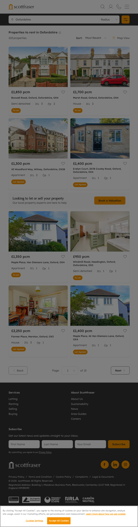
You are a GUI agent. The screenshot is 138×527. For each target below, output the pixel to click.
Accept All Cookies (58, 520)
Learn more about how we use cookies (106, 514)
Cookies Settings (34, 520)
